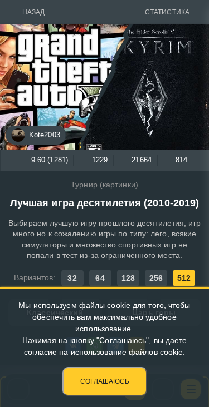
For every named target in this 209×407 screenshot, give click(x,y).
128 (128, 278)
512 (184, 278)
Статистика (167, 12)
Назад (33, 12)
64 (99, 278)
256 (156, 278)
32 (71, 278)
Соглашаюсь (104, 381)
